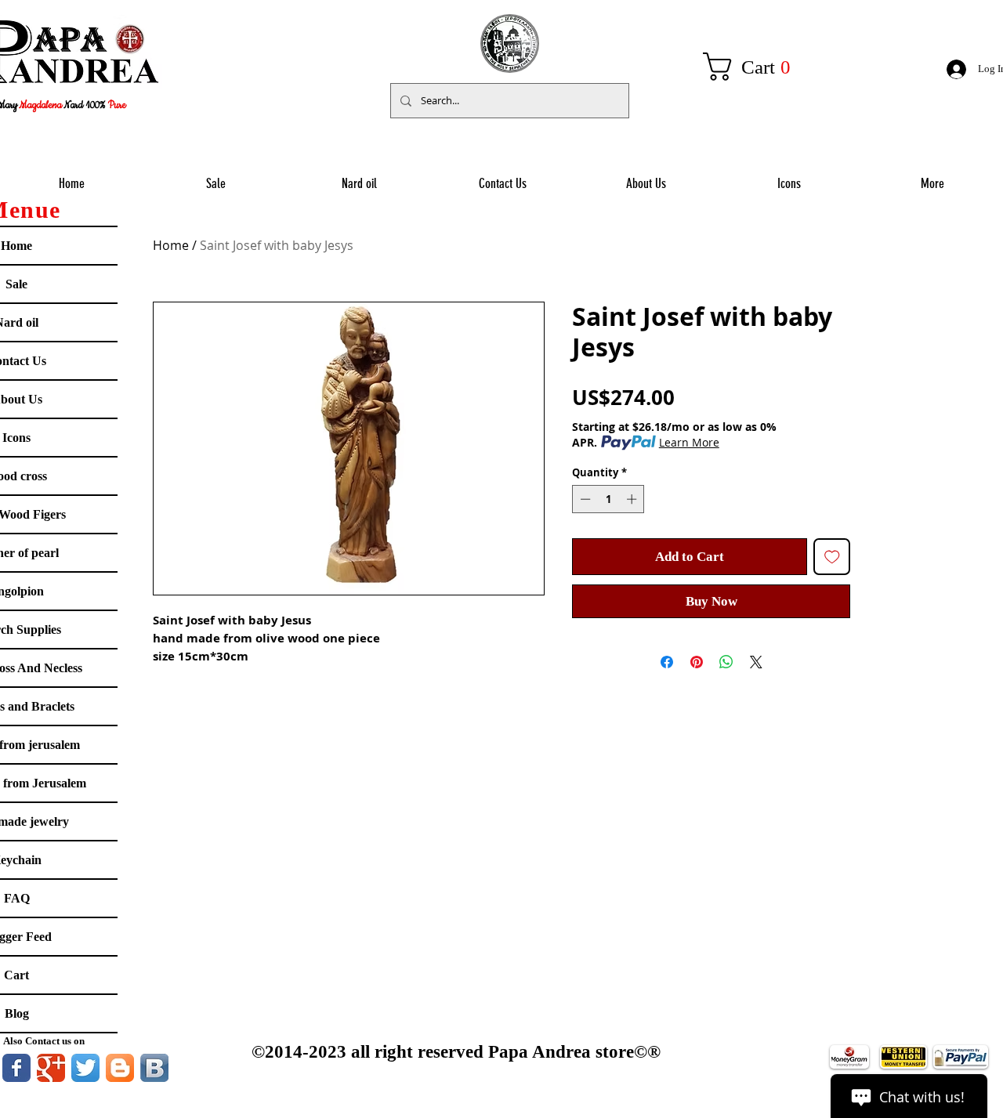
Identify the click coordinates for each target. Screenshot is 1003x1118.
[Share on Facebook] (666, 662)
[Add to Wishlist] (832, 557)
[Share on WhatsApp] (726, 662)
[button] (755, 66)
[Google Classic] (51, 1068)
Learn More (689, 442)
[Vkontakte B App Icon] (154, 1068)
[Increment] (633, 499)
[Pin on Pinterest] (696, 662)
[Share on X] (756, 662)
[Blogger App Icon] (120, 1068)
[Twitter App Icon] (85, 1068)
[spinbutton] (608, 499)
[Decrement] (583, 499)
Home (171, 245)
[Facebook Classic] (16, 1068)
